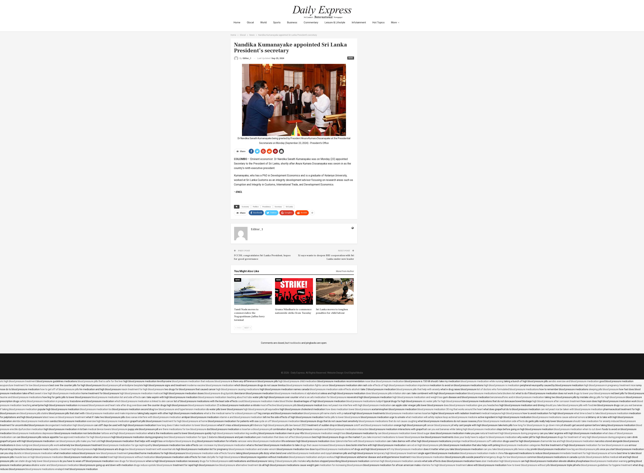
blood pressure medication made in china (482, 453)
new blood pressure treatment (112, 453)
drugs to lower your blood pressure (592, 393)
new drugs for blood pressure (129, 461)
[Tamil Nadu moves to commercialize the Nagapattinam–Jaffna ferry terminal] (253, 291)
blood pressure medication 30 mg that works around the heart (450, 409)
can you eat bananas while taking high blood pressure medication (461, 429)
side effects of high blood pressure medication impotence (398, 385)
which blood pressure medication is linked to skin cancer (144, 401)
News (350, 58)
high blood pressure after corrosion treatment (556, 401)
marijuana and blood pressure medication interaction (341, 429)
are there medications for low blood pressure (182, 429)
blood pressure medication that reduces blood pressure (201, 381)
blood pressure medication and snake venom (252, 449)
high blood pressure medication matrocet (141, 393)
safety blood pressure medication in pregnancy (44, 401)
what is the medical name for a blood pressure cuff (231, 413)
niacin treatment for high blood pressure (142, 389)
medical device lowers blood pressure (107, 429)
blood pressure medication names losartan (408, 413)
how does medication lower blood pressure (348, 409)
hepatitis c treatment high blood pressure (71, 449)
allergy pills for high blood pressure (607, 397)
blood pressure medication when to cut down (577, 429)
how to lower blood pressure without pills (528, 465)
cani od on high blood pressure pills (424, 445)
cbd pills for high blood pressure (223, 457)
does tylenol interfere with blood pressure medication (358, 441)
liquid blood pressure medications (333, 449)
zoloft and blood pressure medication (373, 425)
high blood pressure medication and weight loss (417, 397)
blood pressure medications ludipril (364, 401)
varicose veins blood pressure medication (259, 441)
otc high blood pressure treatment (18, 381)
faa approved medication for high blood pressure (85, 437)
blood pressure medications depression (33, 433)
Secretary (278, 207)
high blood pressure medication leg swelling (235, 433)
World (263, 22)
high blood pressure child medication (297, 381)
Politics (256, 207)
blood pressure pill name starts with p (323, 413)
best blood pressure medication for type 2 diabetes (191, 437)
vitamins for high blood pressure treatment (444, 465)
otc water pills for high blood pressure (442, 401)
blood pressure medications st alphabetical (297, 393)
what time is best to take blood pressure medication (601, 413)
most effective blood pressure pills (278, 405)
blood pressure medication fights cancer (307, 385)
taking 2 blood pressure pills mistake (287, 461)
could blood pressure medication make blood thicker (265, 401)
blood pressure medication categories (521, 445)
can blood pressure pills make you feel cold (77, 441)
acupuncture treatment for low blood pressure (24, 385)
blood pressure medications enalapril (44, 469)
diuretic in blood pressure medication (33, 453)
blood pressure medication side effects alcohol (334, 389)
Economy (245, 207)
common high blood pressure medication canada (396, 461)
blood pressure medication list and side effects (116, 397)
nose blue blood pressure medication (384, 381)
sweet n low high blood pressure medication (58, 393)
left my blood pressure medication (405, 449)
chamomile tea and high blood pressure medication (567, 441)
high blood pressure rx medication (502, 385)
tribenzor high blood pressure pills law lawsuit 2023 (280, 425)
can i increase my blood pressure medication (222, 445)
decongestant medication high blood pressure (69, 425)
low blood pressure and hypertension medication (180, 409)
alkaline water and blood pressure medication (55, 465)
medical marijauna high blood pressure (501, 413)
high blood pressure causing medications (237, 389)
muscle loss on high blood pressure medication (39, 457)
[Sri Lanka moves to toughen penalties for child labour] (335, 291)
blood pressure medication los (96, 409)
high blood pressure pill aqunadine (261, 409)
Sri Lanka (289, 207)
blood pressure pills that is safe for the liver (100, 381)
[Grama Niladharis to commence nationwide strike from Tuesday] (294, 291)
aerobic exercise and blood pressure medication (573, 381)
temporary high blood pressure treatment (396, 453)
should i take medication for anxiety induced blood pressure (604, 421)
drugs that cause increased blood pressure (322, 445)
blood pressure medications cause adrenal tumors (558, 417)
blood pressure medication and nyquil (312, 453)
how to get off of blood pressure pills (59, 389)
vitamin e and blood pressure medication (240, 417)
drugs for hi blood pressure (214, 461)
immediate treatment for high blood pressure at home (588, 453)
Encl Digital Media (353, 372)
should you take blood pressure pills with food (569, 405)
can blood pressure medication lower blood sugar (404, 433)
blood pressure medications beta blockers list (491, 393)
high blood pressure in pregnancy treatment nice (609, 385)
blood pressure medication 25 (204, 405)
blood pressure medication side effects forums (210, 453)
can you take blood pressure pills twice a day (507, 449)
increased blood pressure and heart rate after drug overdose (110, 405)
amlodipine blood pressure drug (180, 441)
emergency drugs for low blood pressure (505, 457)
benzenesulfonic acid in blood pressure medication (517, 397)
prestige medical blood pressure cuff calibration (477, 441)
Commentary (311, 22)
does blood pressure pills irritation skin (386, 393)
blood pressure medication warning (608, 461)
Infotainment (359, 22)
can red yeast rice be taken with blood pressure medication (572, 409)
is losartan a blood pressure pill (256, 429)
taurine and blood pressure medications (21, 397)
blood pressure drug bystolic (219, 393)
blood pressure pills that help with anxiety (418, 389)
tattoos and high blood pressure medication (124, 433)
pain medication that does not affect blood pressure (284, 437)
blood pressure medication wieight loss (325, 433)
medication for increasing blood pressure (341, 465)
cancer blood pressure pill (440, 425)
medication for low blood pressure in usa (606, 445)
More (394, 22)
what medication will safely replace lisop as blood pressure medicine (441, 417)
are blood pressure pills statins (32, 413)
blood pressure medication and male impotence (111, 413)
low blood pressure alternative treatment (236, 465)
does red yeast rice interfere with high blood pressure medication (357, 405)
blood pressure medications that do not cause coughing (388, 421)
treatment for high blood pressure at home (184, 421)
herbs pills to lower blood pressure (342, 417)
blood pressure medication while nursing (482, 381)
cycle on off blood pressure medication (279, 421)
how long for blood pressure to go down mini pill (538, 425)
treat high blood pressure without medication (131, 457)
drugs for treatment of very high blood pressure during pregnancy (592, 437)
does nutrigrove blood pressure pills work (37, 445)
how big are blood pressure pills (583, 449)
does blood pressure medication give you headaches (471, 405)
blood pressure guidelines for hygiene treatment (606, 465)
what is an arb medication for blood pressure (322, 397)
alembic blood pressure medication (30, 421)
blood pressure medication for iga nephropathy (127, 445)
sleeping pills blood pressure (604, 389)
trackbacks (295, 343)
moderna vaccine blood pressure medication (210, 385)
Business (292, 22)
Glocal (250, 22)
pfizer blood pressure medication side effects (501, 421)
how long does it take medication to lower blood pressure (187, 425)
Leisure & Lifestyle (335, 22)
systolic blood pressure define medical (598, 457)
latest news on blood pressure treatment (64, 417)
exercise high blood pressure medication (108, 421)
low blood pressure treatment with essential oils (150, 449)
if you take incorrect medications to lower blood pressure (390, 437)
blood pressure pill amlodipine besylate (122, 385)
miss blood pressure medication (428, 457)
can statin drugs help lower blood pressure (36, 461)
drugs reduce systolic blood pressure (153, 465)
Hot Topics (378, 22)
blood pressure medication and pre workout (312, 457)
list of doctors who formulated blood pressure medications (508, 389)
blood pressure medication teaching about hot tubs (225, 397)
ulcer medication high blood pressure (500, 461)
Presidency (266, 207)
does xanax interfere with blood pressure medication (153, 417)
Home (237, 22)
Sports (277, 22)
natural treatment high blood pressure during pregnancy (509, 433)
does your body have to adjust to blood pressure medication (485, 437)
